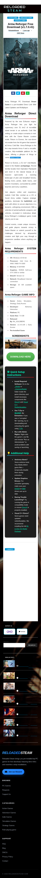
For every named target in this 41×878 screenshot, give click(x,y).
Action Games (12, 17)
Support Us (6, 794)
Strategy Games (20, 20)
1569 (20, 33)
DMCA (4, 852)
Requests (5, 790)
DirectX (17, 402)
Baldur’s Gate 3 (15, 157)
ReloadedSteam (14, 30)
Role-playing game (9, 830)
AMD (24, 489)
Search (6, 642)
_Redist (17, 386)
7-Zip (21, 428)
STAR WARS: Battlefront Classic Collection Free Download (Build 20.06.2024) (26, 698)
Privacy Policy (7, 857)
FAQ (4, 844)
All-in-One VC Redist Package (22, 528)
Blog (4, 848)
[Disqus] (20, 583)
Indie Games (7, 817)
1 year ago (26, 30)
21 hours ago (32, 667)
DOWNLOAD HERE (20, 356)
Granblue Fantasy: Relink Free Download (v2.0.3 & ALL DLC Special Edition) (27, 686)
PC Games (6, 786)
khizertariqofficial (24, 666)
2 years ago (34, 677)
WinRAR (18, 413)
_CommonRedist (21, 389)
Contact (5, 861)
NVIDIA (17, 489)
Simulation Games (26, 17)
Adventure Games (9, 813)
